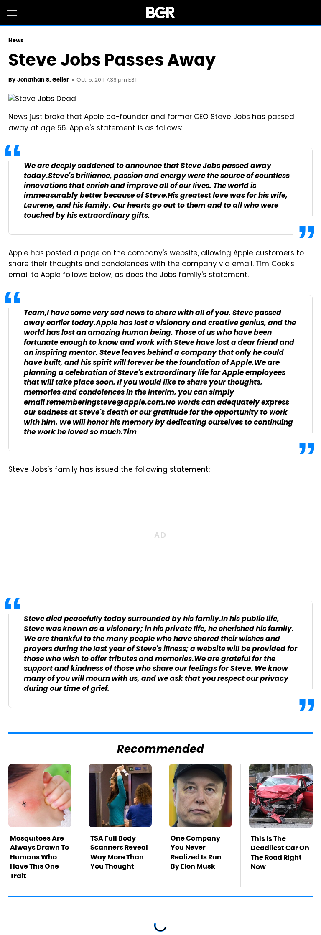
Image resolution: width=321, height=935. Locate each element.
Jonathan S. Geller (43, 79)
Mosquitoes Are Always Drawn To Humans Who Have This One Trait (39, 857)
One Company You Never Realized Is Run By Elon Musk (196, 852)
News (15, 40)
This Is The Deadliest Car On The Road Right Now (280, 852)
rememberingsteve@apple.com (104, 403)
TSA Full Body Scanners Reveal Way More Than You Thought (119, 852)
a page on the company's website (136, 254)
